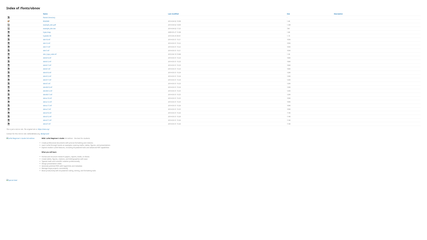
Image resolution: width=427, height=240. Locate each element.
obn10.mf (46, 39)
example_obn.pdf (49, 25)
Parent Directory (49, 17)
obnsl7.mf (46, 124)
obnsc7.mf (47, 109)
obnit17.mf (47, 80)
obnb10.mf (47, 58)
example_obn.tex (49, 28)
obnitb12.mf (47, 91)
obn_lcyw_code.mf (49, 54)
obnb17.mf (47, 65)
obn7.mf (46, 50)
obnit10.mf (47, 72)
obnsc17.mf (47, 105)
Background (45, 134)
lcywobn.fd (47, 36)
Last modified (173, 14)
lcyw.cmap (47, 32)
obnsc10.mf (47, 98)
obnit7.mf (46, 83)
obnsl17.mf (47, 120)
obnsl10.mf (47, 113)
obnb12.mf (47, 61)
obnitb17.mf (47, 94)
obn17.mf (46, 47)
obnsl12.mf (47, 116)
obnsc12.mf (47, 102)
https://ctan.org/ (43, 129)
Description (338, 14)
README (46, 21)
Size (288, 14)
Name (45, 14)
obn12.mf (46, 43)
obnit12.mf (47, 76)
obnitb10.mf (47, 87)
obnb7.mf (46, 69)
